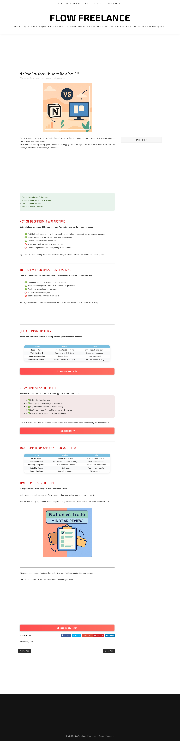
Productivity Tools (58, 78)
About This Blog (73, 4)
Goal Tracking (46, 78)
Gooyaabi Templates (106, 736)
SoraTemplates (80, 736)
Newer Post (24, 651)
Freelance (36, 78)
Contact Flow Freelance (94, 4)
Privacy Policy (114, 4)
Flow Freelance (90, 17)
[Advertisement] (67, 54)
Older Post (109, 651)
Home (60, 4)
